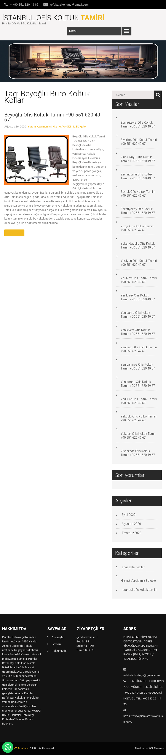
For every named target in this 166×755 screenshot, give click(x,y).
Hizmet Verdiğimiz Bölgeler (69, 126)
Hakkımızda (59, 650)
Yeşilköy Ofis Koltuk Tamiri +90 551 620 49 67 (139, 280)
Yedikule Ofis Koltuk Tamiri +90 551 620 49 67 (139, 401)
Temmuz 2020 (131, 533)
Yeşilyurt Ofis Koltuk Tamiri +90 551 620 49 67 (139, 262)
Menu (73, 31)
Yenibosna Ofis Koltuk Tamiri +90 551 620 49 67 (138, 383)
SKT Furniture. (20, 748)
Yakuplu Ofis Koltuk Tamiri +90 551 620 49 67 (138, 418)
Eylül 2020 (129, 514)
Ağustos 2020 (131, 524)
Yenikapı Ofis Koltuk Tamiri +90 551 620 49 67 (139, 349)
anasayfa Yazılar (133, 567)
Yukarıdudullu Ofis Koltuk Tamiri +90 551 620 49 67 (138, 245)
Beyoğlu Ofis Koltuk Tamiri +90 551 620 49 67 (52, 117)
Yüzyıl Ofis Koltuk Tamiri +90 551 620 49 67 (137, 228)
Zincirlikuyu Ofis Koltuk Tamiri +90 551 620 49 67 (138, 159)
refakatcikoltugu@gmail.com (69, 4)
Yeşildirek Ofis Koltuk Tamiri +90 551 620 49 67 (138, 297)
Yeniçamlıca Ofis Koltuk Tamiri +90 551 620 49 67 (138, 366)
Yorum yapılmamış (39, 126)
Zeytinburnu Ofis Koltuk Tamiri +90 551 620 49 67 (138, 176)
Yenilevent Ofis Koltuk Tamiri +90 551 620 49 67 (138, 332)
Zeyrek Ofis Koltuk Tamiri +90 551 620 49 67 (138, 193)
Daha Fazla (14, 232)
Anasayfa (58, 637)
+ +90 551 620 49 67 (24, 4)
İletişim (56, 644)
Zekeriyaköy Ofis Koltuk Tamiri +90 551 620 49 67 (138, 211)
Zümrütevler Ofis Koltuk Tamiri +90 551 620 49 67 (138, 124)
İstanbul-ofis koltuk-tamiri (139, 589)
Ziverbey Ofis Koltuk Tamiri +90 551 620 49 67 (139, 141)
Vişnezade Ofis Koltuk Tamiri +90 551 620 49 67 (138, 453)
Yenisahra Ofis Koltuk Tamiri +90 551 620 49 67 (138, 314)
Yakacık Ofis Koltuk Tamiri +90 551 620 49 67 (138, 435)
